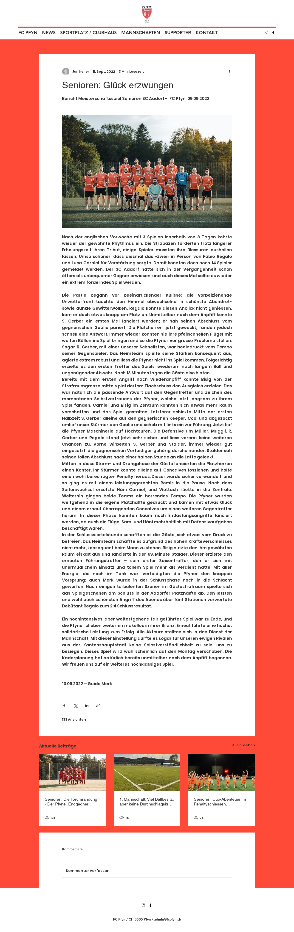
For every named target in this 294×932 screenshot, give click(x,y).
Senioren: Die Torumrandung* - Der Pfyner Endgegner (72, 801)
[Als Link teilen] (98, 705)
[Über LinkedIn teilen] (87, 705)
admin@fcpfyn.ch (167, 919)
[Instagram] (266, 32)
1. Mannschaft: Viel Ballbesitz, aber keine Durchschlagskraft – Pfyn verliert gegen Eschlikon (146, 801)
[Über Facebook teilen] (64, 705)
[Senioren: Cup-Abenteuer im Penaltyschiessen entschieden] (221, 772)
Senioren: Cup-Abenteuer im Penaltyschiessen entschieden (220, 801)
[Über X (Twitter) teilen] (75, 705)
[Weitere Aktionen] (229, 71)
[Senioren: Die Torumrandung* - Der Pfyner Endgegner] (72, 772)
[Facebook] (273, 32)
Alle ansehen (243, 745)
